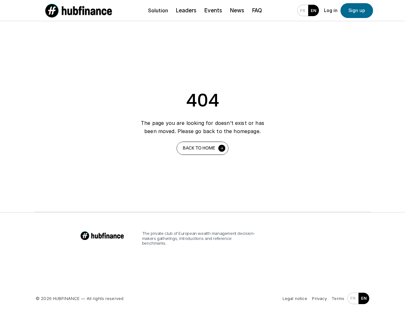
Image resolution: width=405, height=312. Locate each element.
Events (213, 10)
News (237, 10)
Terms (338, 298)
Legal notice (295, 298)
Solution (158, 10)
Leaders (186, 10)
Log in (331, 10)
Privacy (319, 298)
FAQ (257, 10)
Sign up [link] (356, 10)
